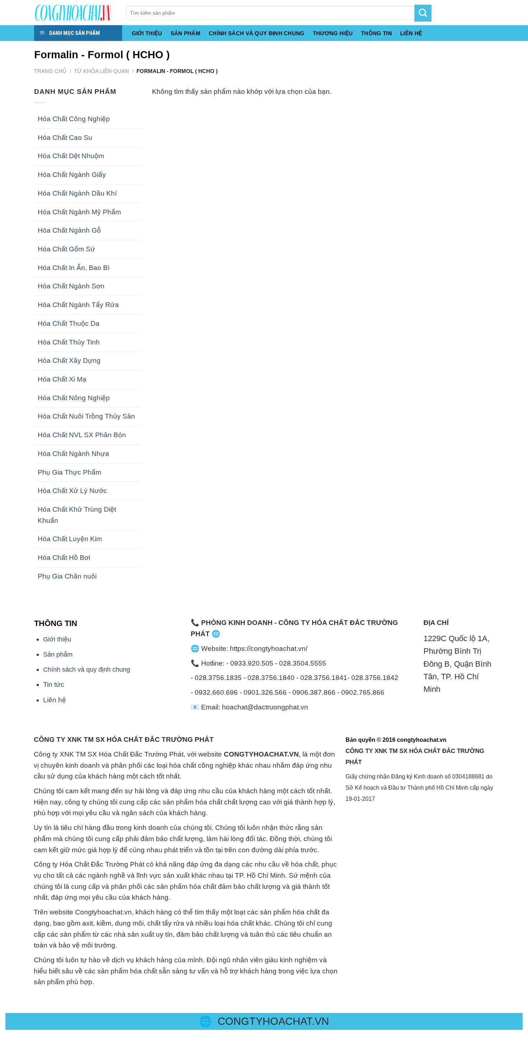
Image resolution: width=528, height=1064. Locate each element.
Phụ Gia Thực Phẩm (69, 472)
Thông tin (376, 33)
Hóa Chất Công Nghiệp (74, 119)
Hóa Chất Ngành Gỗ (69, 230)
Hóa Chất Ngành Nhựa (73, 453)
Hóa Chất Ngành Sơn (71, 286)
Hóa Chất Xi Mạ (62, 379)
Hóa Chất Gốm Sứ (66, 249)
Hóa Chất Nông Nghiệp (74, 398)
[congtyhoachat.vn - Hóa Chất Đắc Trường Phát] (74, 12)
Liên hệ (54, 700)
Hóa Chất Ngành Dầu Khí (77, 193)
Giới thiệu (147, 33)
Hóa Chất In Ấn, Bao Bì (74, 267)
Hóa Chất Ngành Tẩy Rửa (78, 305)
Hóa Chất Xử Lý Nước (72, 490)
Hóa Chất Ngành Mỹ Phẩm (79, 212)
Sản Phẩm (185, 33)
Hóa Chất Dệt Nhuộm (71, 156)
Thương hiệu (333, 33)
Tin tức (53, 684)
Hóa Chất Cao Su (65, 137)
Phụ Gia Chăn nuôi (67, 576)
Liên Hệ (411, 33)
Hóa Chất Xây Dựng (69, 360)
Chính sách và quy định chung (257, 33)
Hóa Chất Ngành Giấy (72, 174)
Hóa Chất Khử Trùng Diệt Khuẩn (77, 515)
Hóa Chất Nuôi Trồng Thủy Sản (86, 416)
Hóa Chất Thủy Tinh (69, 342)
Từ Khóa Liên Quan (101, 71)
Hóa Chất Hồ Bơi (64, 557)
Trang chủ (50, 71)
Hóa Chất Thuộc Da (68, 323)
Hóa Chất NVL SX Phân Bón (82, 435)
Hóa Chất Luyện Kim (70, 539)
